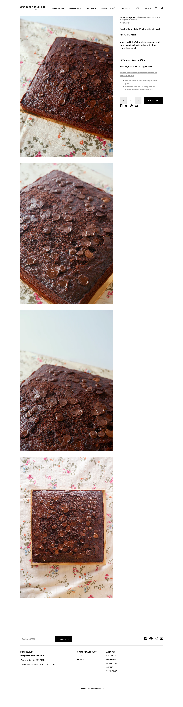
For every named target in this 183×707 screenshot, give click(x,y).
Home (123, 17)
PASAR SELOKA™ (108, 8)
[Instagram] (156, 639)
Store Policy (111, 671)
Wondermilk (125, 23)
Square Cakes (135, 17)
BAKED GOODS (58, 8)
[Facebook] (145, 639)
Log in (79, 655)
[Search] (162, 8)
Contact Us (111, 663)
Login (148, 8)
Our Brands (111, 659)
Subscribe (64, 639)
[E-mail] (161, 639)
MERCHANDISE (75, 8)
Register (81, 659)
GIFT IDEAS (91, 8)
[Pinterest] (151, 639)
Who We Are (111, 655)
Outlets (109, 667)
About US (125, 8)
